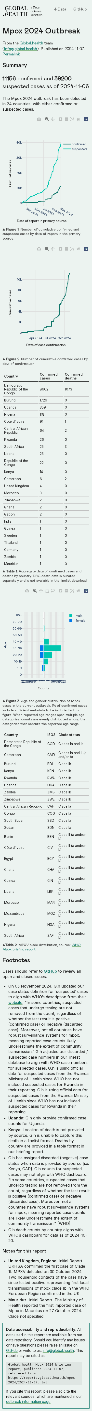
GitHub (80, 9)
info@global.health (20, 48)
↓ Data (60, 9)
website (15, 1002)
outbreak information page (28, 1401)
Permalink (11, 54)
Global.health (31, 43)
